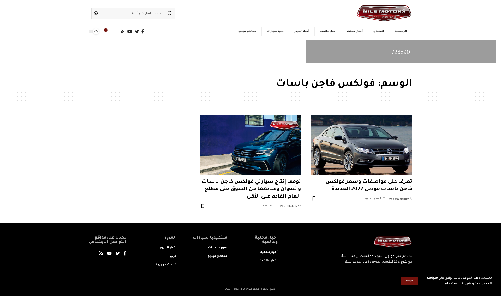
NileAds (292, 206)
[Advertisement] (258, 12)
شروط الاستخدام (457, 284)
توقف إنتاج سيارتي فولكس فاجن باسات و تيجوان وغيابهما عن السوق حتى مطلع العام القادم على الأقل (251, 189)
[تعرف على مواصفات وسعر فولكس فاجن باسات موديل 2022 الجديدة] (361, 145)
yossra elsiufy (398, 199)
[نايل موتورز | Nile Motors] (384, 13)
